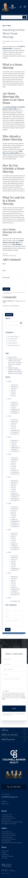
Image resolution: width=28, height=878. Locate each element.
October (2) (14, 497)
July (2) (13, 396)
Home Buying (6, 255)
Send (14, 708)
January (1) (14, 385)
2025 (9, 399)
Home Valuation (8, 739)
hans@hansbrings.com (10, 797)
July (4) (13, 586)
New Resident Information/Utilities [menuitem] (12, 822)
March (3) (14, 559)
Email (4, 270)
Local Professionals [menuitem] (7, 816)
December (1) (15, 413)
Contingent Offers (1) (13, 336)
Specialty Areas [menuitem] (6, 820)
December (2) (15, 451)
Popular (5, 730)
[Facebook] (2, 804)
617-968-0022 (15, 787)
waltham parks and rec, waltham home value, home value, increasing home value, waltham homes (15, 362)
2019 (9, 529)
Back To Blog (7, 25)
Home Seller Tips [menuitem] (7, 832)
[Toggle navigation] (25, 7)
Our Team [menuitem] (4, 858)
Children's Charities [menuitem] (7, 856)
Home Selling (12, 255)
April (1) (13, 390)
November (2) (15, 432)
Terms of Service (6, 293)
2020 (9, 503)
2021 (9, 477)
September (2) (15, 409)
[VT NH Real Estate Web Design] (14, 866)
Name (4, 264)
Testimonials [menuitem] (5, 854)
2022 (9, 454)
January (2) (14, 419)
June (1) (13, 394)
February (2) (14, 404)
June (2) (13, 427)
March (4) (14, 442)
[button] (24, 17)
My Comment (6, 277)
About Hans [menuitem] (5, 851)
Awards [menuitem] (4, 853)
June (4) (13, 444)
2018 (9, 552)
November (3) (15, 593)
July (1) (13, 566)
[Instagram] (7, 804)
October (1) (14, 449)
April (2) (13, 425)
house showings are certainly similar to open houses (14, 108)
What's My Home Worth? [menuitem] (9, 835)
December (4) (15, 595)
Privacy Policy (22, 292)
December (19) (15, 601)
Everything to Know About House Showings (14, 33)
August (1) (14, 446)
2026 (9, 381)
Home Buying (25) (13, 338)
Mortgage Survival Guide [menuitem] (9, 823)
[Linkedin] (5, 804)
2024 (9, 416)
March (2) (14, 406)
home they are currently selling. (12, 152)
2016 (9, 598)
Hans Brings (7, 41)
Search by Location (10, 735)
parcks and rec (12, 357)
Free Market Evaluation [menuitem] (8, 833)
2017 (9, 573)
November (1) (15, 411)
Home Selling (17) (12, 343)
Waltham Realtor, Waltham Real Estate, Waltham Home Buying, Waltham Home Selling (15, 370)
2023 (9, 437)
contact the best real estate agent (13, 241)
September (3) (15, 447)
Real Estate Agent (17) (14, 345)
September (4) (15, 430)
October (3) (14, 523)
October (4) (14, 470)
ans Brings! (17, 244)
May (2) (13, 465)
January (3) (14, 556)
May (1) (13, 392)
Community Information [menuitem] (9, 818)
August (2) (14, 493)
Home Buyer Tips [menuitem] (7, 814)
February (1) (14, 387)
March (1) (14, 388)
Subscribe (9, 314)
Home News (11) (12, 341)
